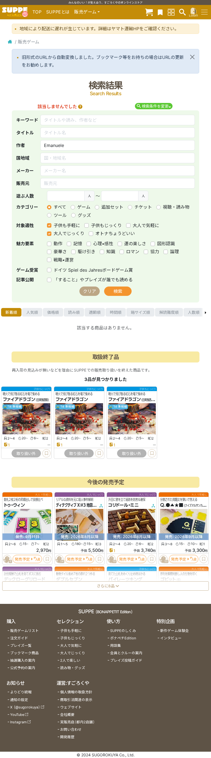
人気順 (32, 312)
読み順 (74, 312)
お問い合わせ (71, 729)
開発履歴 (67, 737)
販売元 (22, 183)
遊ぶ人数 (25, 196)
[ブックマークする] (46, 453)
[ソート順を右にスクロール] (205, 312)
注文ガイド (19, 638)
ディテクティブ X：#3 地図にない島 (80, 505)
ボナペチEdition (123, 638)
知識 (110, 251)
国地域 (22, 158)
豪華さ (60, 251)
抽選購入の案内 (22, 660)
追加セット (112, 207)
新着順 (11, 312)
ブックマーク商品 (24, 653)
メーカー (25, 170)
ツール (60, 215)
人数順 (193, 312)
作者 (20, 145)
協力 (154, 251)
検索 (118, 291)
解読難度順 (169, 312)
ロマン (132, 251)
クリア (89, 291)
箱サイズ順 (140, 312)
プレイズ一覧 (21, 646)
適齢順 (95, 312)
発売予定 (22, 559)
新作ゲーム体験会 (174, 631)
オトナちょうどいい (115, 233)
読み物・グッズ (72, 668)
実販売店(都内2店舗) (77, 722)
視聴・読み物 (176, 207)
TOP (37, 12)
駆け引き (86, 251)
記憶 (77, 243)
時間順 (115, 312)
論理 (174, 251)
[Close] (192, 57)
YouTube (17, 715)
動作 (58, 243)
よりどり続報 (21, 692)
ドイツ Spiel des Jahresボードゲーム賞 (93, 270)
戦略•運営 (64, 260)
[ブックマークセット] (160, 12)
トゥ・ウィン (14, 505)
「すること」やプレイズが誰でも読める (93, 279)
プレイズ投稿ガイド (126, 660)
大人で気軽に (146, 225)
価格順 (53, 312)
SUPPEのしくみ (123, 631)
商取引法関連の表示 (76, 700)
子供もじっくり (106, 225)
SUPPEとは (58, 12)
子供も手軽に (67, 225)
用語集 (115, 646)
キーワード (27, 120)
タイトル (25, 132)
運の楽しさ (135, 243)
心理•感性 (103, 243)
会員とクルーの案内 (126, 653)
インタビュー (171, 638)
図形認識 (166, 243)
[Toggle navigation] (204, 12)
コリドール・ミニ (123, 505)
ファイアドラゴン (19, 399)
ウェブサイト (71, 707)
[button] (80, 106)
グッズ (84, 215)
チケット (143, 207)
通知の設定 (19, 700)
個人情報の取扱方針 (76, 692)
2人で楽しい (70, 660)
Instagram (18, 722)
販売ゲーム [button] (85, 12)
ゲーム (83, 207)
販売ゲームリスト (24, 631)
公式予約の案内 (22, 668)
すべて (60, 207)
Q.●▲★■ (171, 505)
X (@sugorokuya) (25, 707)
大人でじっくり (69, 233)
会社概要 (67, 715)
